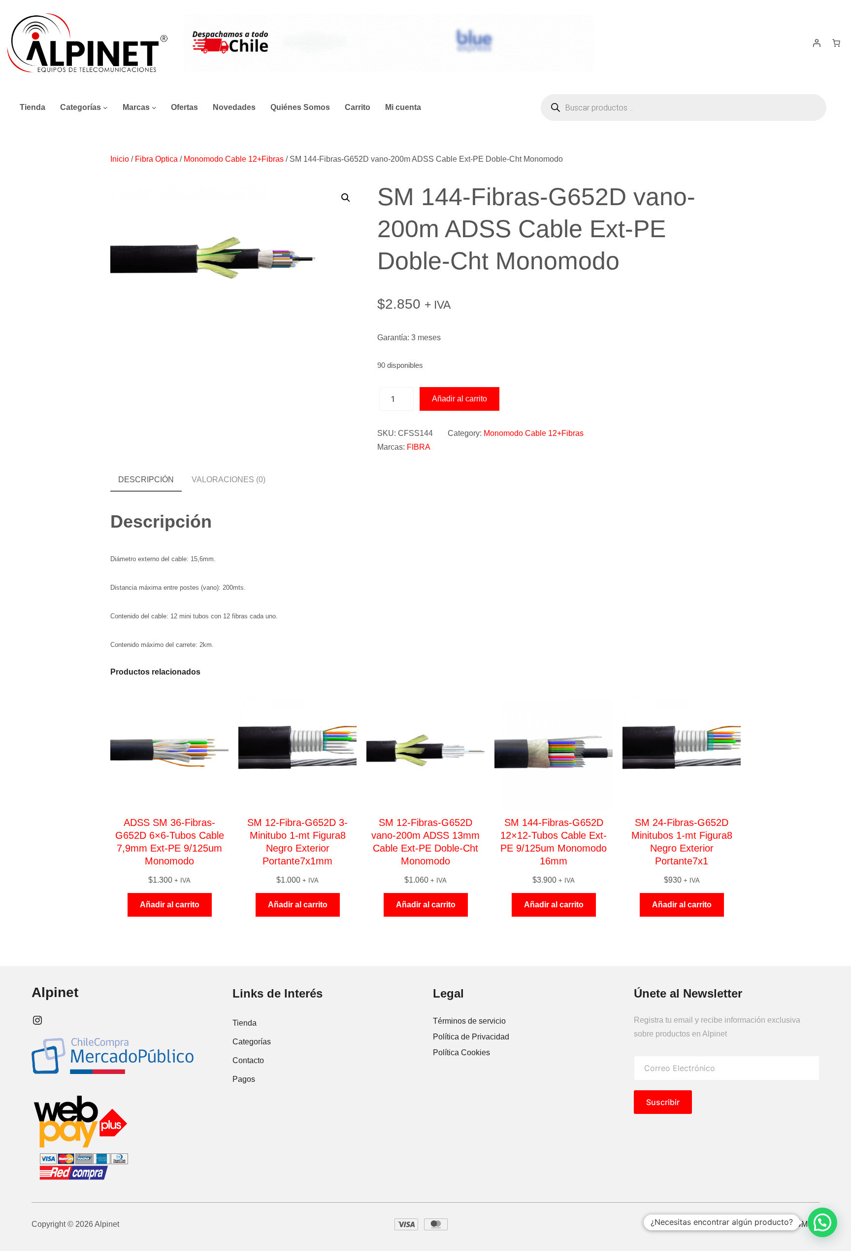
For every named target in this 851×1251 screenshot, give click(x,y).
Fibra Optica (156, 159)
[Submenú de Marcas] (154, 107)
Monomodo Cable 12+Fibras (234, 159)
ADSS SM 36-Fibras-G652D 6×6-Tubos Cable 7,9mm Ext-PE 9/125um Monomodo (169, 841)
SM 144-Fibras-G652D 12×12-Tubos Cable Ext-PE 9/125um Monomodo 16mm (553, 841)
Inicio (119, 159)
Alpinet (55, 992)
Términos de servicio (469, 1021)
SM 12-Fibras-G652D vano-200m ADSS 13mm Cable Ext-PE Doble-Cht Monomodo (425, 841)
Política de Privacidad (471, 1037)
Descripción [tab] (146, 479)
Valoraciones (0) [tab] (228, 479)
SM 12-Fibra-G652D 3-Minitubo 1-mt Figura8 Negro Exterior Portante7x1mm (297, 841)
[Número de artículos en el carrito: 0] (836, 43)
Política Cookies (461, 1052)
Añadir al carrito (459, 398)
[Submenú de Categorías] (105, 107)
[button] (346, 198)
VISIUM (794, 1224)
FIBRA (418, 447)
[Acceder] (816, 43)
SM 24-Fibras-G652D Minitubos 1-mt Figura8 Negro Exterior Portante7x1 (681, 841)
